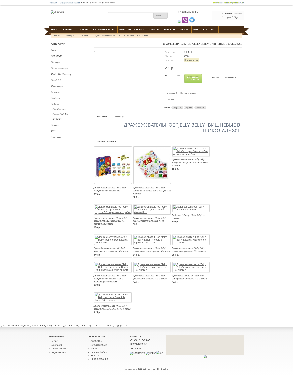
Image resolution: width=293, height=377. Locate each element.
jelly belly (178, 107)
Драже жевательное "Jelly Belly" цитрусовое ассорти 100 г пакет (189, 277)
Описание (101, 116)
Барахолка (209, 29)
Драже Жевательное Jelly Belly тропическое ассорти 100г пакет (111, 250)
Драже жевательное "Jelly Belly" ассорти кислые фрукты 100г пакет (152, 250)
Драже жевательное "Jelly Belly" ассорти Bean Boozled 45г (110, 189)
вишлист (216, 77)
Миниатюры (57, 86)
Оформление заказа (70, 2)
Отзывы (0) (118, 116)
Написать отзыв (188, 93)
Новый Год (56, 80)
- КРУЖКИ (57, 118)
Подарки (70, 36)
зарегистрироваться (234, 2)
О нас (54, 340)
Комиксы (154, 29)
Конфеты (169, 29)
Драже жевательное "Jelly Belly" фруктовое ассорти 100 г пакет (150, 277)
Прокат (184, 29)
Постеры (83, 29)
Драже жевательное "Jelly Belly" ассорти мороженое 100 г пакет (189, 250)
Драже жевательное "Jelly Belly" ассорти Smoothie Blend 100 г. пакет (112, 307)
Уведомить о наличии (193, 78)
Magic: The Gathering (131, 29)
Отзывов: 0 (172, 93)
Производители (99, 344)
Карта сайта (59, 352)
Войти (216, 2)
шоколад (201, 107)
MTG (195, 29)
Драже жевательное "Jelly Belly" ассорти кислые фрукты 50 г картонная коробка (110, 220)
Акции (94, 348)
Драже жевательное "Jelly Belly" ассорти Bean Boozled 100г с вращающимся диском (110, 278)
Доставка (57, 344)
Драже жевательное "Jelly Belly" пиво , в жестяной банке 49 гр (149, 219)
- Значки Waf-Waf (60, 113)
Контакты (96, 340)
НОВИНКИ (67, 29)
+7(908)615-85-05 (188, 12)
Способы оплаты (60, 348)
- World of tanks (59, 108)
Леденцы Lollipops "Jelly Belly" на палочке (188, 217)
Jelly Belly (188, 52)
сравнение (230, 77)
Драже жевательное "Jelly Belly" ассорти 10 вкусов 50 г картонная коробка (190, 162)
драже (189, 107)
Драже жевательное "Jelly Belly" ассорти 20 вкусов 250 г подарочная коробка (152, 190)
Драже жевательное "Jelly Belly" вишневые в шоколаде (121, 36)
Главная (53, 2)
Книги (54, 29)
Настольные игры (103, 29)
